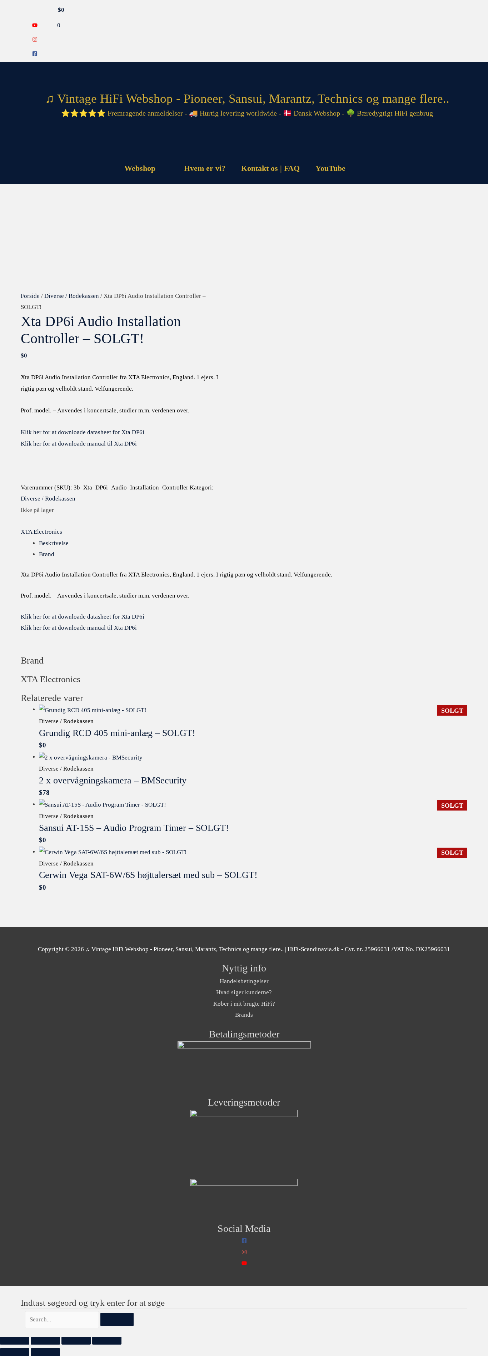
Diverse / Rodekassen (71, 296)
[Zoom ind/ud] (14, 1341)
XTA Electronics (41, 531)
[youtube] (35, 25)
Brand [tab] (46, 554)
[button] (362, 168)
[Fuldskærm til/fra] (45, 1341)
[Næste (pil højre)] (45, 1352)
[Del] (76, 1341)
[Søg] (117, 1319)
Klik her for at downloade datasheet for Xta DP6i (82, 432)
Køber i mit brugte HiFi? (244, 1003)
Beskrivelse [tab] (54, 543)
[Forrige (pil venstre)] (14, 1352)
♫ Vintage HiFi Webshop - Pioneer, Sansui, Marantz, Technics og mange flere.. (247, 99)
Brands (244, 1014)
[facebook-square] (35, 54)
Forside (30, 296)
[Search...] (63, 1319)
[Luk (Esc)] (106, 1341)
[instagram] (35, 40)
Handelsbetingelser (244, 981)
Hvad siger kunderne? (244, 992)
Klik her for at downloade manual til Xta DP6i (79, 443)
